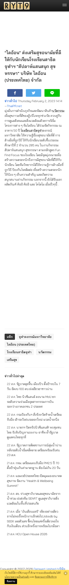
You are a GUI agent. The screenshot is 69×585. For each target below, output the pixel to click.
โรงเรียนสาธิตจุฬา (32, 130)
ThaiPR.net (14, 106)
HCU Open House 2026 (27, 534)
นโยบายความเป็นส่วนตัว (17, 576)
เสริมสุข (12, 360)
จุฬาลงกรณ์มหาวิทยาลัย (35, 337)
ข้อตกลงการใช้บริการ (46, 576)
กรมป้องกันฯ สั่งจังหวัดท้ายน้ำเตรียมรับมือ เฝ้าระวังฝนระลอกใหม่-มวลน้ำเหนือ (34, 417)
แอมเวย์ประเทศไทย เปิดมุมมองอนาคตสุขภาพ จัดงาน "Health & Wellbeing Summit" (34, 481)
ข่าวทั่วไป (11, 101)
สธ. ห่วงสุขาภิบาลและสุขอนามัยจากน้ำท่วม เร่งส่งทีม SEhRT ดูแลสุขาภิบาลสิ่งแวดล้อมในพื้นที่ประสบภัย (33, 498)
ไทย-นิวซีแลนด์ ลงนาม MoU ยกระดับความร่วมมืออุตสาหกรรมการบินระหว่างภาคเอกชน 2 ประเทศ (31, 401)
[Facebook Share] (15, 93)
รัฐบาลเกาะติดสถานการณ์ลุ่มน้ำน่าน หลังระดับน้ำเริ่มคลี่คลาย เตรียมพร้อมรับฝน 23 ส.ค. (34, 450)
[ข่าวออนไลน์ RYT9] (15, 5)
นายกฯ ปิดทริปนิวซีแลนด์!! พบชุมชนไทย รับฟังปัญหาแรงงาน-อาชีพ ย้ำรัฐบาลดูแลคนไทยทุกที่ (34, 432)
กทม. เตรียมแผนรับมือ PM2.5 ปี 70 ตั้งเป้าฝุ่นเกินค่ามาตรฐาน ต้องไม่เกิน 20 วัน (33, 465)
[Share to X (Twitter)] (33, 93)
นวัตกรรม (58, 111)
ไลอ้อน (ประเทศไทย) (21, 344)
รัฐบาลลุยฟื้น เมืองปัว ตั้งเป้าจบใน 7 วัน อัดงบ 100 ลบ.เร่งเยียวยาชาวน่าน (33, 386)
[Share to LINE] (52, 93)
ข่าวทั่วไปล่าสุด (14, 376)
